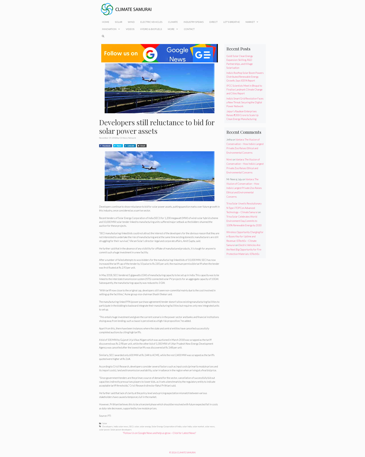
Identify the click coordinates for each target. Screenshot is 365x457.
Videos (130, 29)
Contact (189, 29)
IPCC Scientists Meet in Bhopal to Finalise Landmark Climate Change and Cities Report (244, 89)
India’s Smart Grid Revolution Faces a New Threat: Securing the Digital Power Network (244, 102)
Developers (107, 426)
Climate (173, 22)
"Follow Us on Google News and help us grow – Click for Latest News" (159, 433)
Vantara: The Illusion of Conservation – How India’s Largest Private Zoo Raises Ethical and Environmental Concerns (244, 188)
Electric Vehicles (151, 22)
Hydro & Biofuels (151, 29)
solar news (210, 426)
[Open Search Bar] (103, 36)
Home (105, 22)
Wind (131, 22)
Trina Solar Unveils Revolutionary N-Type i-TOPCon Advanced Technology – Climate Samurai (243, 208)
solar (136, 426)
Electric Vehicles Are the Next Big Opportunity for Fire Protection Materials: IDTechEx (243, 249)
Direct (213, 22)
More (171, 29)
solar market (198, 426)
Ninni (229, 159)
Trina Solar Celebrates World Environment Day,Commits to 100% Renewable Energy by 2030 (243, 221)
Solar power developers (121, 429)
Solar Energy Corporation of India (167, 426)
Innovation (109, 29)
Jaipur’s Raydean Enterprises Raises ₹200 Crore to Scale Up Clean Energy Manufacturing (242, 115)
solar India (187, 426)
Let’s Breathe (231, 22)
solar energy (145, 426)
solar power (104, 429)
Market (250, 22)
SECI (131, 426)
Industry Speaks (193, 22)
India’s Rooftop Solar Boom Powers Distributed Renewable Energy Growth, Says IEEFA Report (245, 76)
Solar (118, 22)
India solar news (121, 426)
